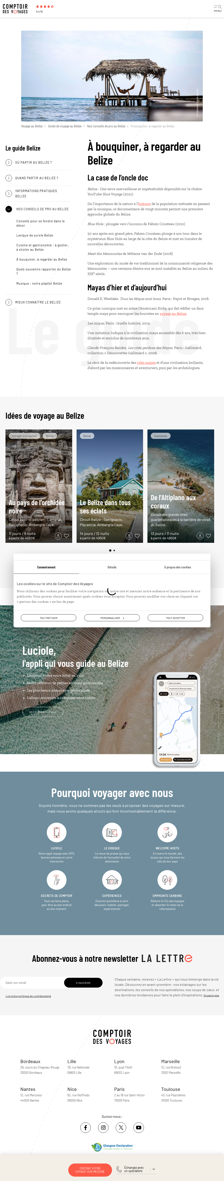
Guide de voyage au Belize (65, 126)
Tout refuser (48, 617)
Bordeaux (30, 1061)
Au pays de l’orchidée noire (37, 512)
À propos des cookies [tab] (177, 567)
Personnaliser (110, 617)
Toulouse (170, 1089)
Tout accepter (175, 617)
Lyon (119, 1061)
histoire (144, 204)
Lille (71, 1061)
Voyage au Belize (32, 126)
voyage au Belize (173, 313)
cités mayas (146, 362)
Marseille (170, 1061)
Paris (119, 1089)
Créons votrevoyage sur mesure (90, 1170)
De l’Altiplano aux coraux (180, 510)
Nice (72, 1089)
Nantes (27, 1089)
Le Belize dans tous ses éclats (105, 512)
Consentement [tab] (46, 567)
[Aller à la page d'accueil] (17, 8)
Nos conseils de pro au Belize (106, 126)
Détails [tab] (112, 567)
